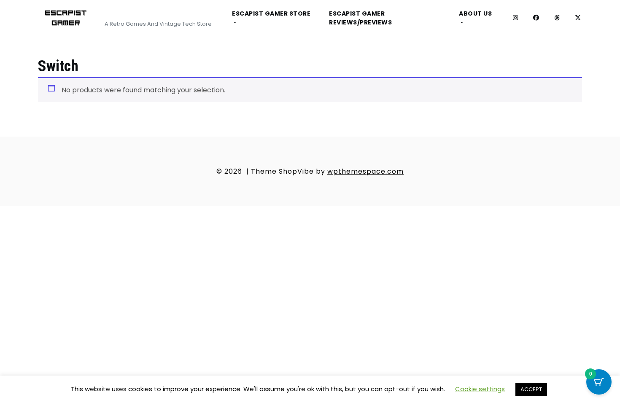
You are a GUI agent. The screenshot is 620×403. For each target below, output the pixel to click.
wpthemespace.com (365, 171)
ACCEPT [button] (531, 389)
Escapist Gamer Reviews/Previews (360, 18)
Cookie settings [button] (480, 388)
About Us (475, 13)
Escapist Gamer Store (271, 13)
